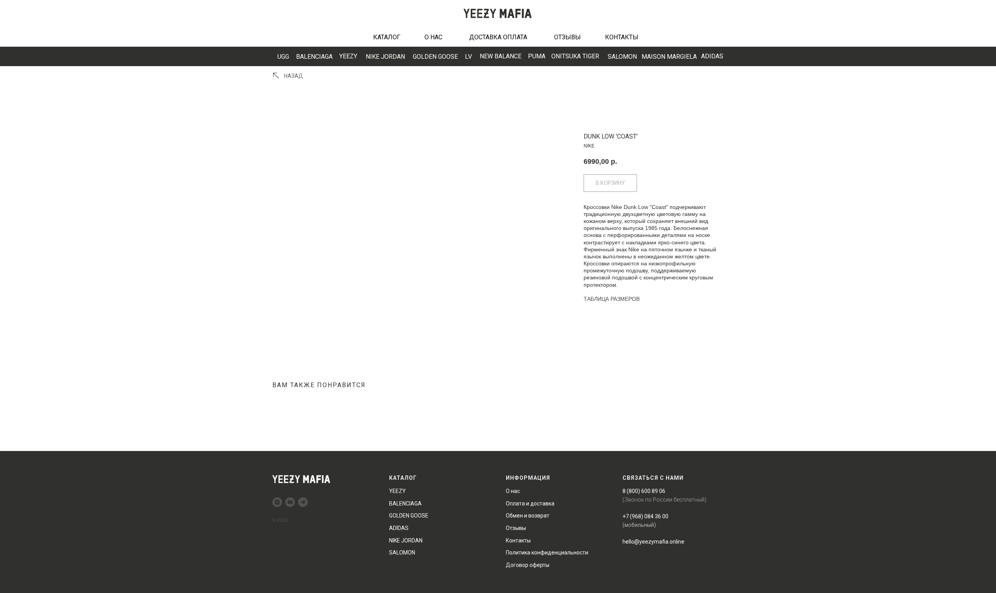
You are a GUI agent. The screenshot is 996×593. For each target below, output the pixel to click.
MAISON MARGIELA (669, 56)
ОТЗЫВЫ (567, 37)
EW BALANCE (500, 56)
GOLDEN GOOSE (435, 56)
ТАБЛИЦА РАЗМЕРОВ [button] (612, 299)
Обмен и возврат (527, 515)
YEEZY (348, 56)
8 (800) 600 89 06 (643, 491)
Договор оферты (527, 565)
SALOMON (622, 56)
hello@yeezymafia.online (653, 542)
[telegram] (303, 502)
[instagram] (277, 502)
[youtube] (290, 502)
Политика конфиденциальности (547, 552)
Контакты (518, 540)
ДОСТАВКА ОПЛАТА (498, 37)
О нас (513, 491)
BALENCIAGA (314, 56)
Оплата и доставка (530, 503)
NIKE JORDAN (385, 56)
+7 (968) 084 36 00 (645, 516)
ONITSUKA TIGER (575, 56)
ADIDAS (712, 56)
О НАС (433, 37)
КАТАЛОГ (386, 37)
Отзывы (516, 528)
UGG (283, 56)
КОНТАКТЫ (621, 37)
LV (468, 56)
